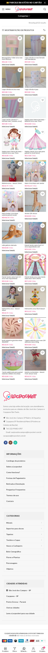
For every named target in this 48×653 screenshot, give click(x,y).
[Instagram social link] (10, 443)
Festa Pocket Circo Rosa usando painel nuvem (10, 214)
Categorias (23, 16)
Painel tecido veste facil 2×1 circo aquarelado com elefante (34, 246)
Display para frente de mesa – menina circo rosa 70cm (12, 152)
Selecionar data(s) (8, 64)
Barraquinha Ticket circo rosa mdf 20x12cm (12, 58)
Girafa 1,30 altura (31, 214)
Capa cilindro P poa (31, 89)
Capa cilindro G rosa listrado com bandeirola (35, 58)
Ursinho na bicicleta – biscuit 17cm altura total (34, 373)
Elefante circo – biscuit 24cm (12, 183)
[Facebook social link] (6, 443)
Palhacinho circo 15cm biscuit (35, 309)
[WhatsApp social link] (15, 443)
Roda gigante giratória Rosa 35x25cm (12, 341)
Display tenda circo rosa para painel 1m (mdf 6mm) (35, 152)
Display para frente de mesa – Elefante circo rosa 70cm (35, 120)
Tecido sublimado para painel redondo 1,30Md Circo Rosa (12, 373)
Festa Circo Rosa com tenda (34, 183)
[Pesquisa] (44, 9)
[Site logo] (24, 9)
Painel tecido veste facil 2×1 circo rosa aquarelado (11, 278)
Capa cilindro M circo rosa (11, 89)
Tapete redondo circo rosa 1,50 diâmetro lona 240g (35, 341)
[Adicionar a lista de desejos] (20, 38)
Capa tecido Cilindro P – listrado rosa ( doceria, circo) (12, 120)
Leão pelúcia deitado (9, 245)
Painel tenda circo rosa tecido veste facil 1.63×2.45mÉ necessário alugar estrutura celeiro (35, 279)
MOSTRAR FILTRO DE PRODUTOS (19, 30)
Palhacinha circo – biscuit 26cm (11, 309)
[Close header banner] (45, 2)
